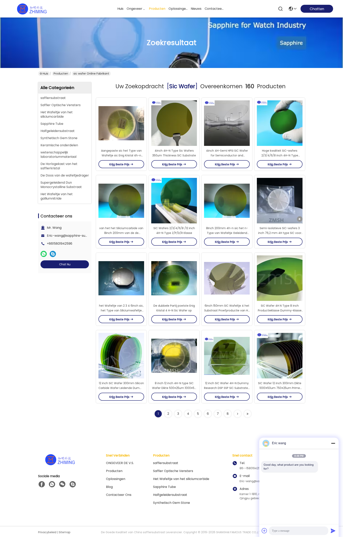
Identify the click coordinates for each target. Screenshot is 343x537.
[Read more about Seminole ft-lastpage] (247, 413)
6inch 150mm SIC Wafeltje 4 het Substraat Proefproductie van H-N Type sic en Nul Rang (227, 310)
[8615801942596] (52, 484)
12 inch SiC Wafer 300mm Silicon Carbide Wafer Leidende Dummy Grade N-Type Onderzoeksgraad (121, 388)
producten (157, 8)
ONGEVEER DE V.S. (120, 463)
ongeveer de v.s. (136, 8)
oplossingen (178, 8)
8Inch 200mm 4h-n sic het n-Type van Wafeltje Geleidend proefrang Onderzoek (227, 233)
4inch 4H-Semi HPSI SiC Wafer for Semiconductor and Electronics (227, 155)
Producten (61, 74)
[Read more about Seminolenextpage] (237, 413)
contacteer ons (214, 8)
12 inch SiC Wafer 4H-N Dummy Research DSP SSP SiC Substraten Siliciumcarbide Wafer (227, 388)
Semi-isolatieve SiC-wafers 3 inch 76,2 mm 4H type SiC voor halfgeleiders (279, 233)
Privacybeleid (47, 532)
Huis (120, 8)
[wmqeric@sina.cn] (72, 484)
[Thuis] (60, 464)
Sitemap (64, 532)
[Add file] (264, 530)
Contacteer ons (118, 494)
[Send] (333, 530)
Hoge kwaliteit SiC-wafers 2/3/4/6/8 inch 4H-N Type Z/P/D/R (279, 155)
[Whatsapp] (43, 254)
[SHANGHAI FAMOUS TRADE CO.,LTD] (32, 9)
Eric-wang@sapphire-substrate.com (76, 235)
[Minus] (333, 443)
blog (109, 487)
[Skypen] (52, 254)
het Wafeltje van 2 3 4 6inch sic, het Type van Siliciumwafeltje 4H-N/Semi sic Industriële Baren (121, 310)
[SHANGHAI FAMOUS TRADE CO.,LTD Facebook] (41, 484)
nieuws (196, 8)
